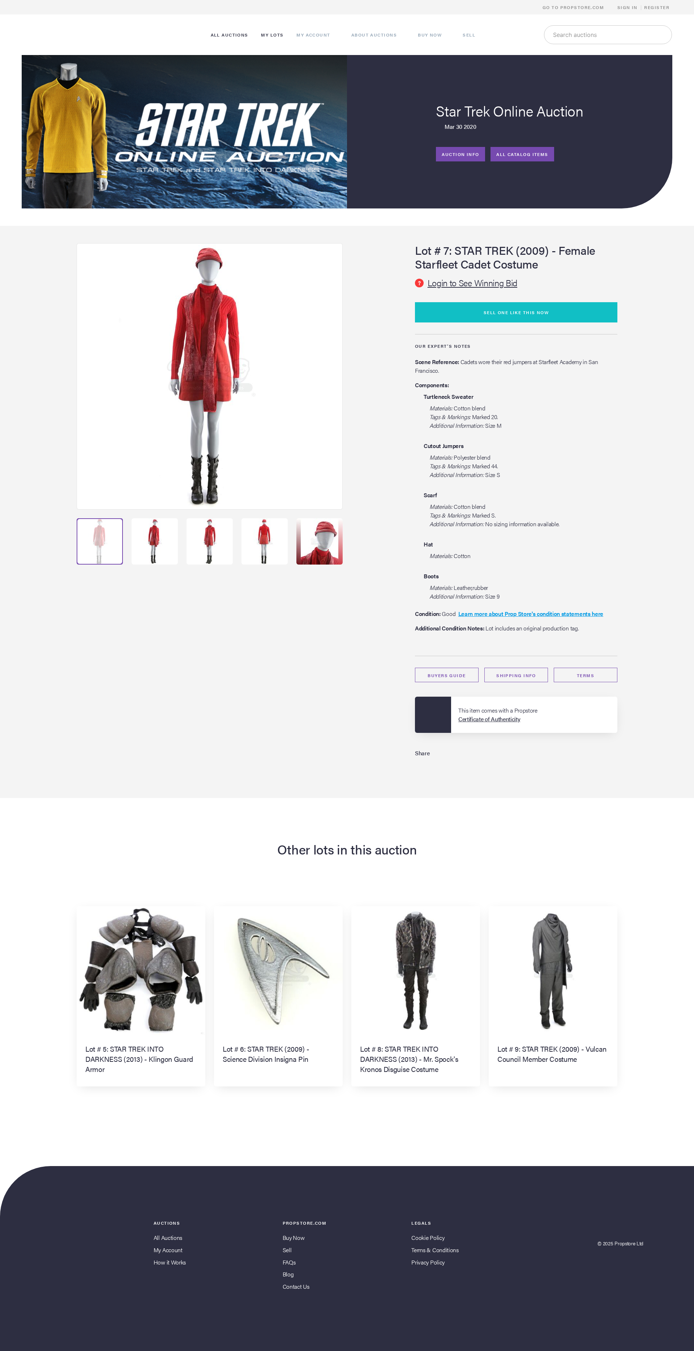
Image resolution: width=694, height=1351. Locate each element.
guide (447, 675)
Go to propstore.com (574, 7)
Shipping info (516, 675)
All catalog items (522, 154)
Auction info (460, 154)
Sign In (627, 7)
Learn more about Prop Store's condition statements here (530, 613)
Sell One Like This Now (516, 312)
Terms (585, 675)
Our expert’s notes (443, 346)
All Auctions (168, 1237)
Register (656, 7)
